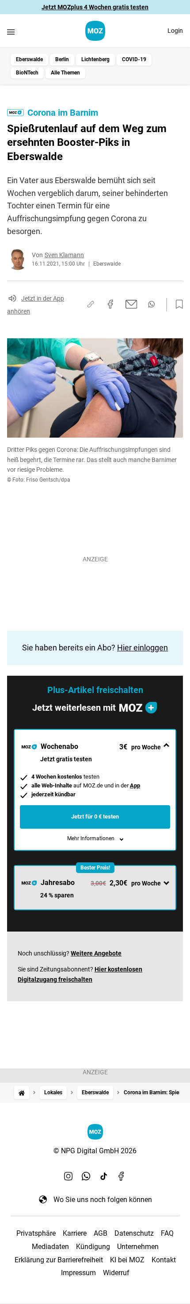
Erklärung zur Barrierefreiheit (59, 1260)
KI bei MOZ (127, 1260)
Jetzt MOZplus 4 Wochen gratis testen (95, 7)
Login (175, 30)
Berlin (62, 59)
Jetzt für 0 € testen (95, 816)
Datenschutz (134, 1233)
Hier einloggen (142, 647)
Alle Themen (65, 73)
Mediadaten (50, 1246)
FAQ (167, 1233)
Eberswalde (29, 59)
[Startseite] (21, 1092)
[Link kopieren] (91, 304)
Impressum (78, 1273)
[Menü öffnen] (11, 31)
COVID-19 (134, 59)
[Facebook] (121, 1176)
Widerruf (116, 1273)
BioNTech (27, 73)
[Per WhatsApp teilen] (151, 304)
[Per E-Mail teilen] (131, 304)
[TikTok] (104, 1176)
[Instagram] (68, 1176)
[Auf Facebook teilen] (110, 304)
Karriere (75, 1233)
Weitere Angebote (96, 953)
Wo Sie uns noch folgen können (102, 1199)
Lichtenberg (95, 59)
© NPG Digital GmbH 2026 (95, 1151)
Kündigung (93, 1246)
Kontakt (164, 1260)
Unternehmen (138, 1246)
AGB (100, 1233)
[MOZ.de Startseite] (95, 31)
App (135, 785)
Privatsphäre (36, 1233)
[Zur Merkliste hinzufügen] (177, 304)
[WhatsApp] (86, 1176)
